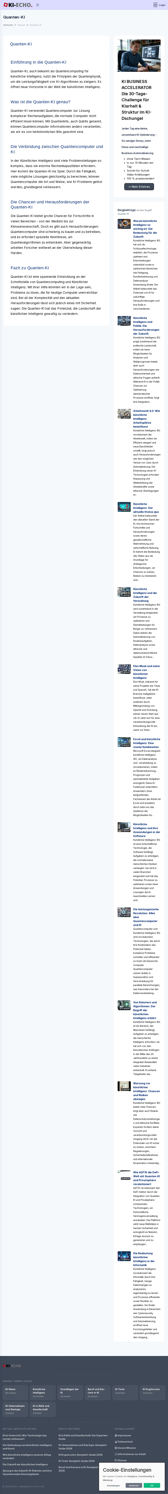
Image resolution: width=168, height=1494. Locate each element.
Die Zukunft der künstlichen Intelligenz (25, 1464)
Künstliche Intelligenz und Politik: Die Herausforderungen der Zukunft (146, 325)
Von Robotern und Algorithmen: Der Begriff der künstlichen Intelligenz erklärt (145, 1010)
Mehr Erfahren (140, 186)
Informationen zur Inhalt (131, 1454)
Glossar (122, 1460)
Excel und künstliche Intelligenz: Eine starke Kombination (146, 743)
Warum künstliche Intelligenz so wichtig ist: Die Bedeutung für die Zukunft (145, 228)
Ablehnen (134, 1485)
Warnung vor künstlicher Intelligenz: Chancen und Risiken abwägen (146, 1091)
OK (152, 1485)
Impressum (124, 1435)
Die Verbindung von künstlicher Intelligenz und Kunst (27, 1447)
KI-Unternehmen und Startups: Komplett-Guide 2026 (83, 1447)
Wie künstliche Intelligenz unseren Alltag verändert (27, 1456)
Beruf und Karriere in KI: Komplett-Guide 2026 (82, 1469)
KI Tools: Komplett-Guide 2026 (77, 1461)
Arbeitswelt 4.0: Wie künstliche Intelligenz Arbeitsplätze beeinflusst (146, 418)
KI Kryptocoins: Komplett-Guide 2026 (81, 1454)
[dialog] (132, 1477)
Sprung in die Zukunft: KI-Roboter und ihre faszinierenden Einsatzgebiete (27, 1472)
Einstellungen (113, 1485)
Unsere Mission (126, 1447)
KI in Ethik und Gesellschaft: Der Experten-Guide (83, 1437)
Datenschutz (125, 1441)
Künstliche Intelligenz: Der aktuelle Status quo (146, 507)
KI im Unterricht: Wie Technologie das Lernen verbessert (25, 1437)
